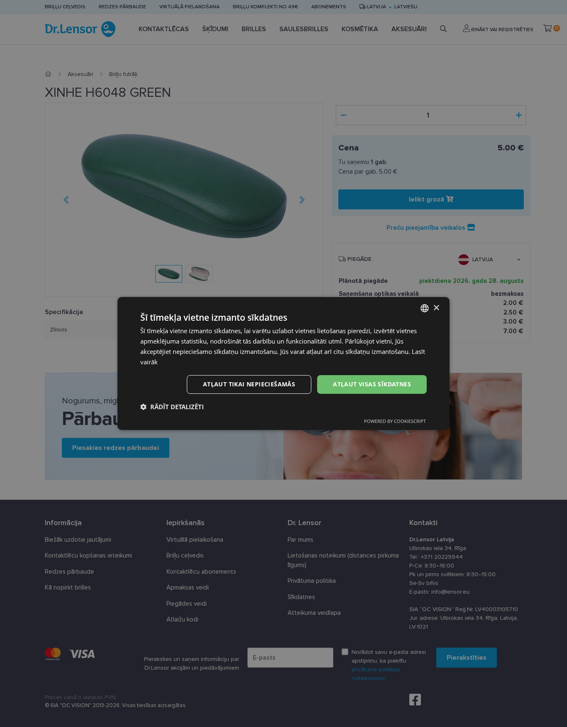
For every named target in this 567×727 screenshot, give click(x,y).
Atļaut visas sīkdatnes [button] (372, 384)
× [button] (436, 308)
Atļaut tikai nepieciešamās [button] (249, 384)
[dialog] (283, 363)
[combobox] (424, 308)
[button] (172, 406)
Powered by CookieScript (395, 421)
